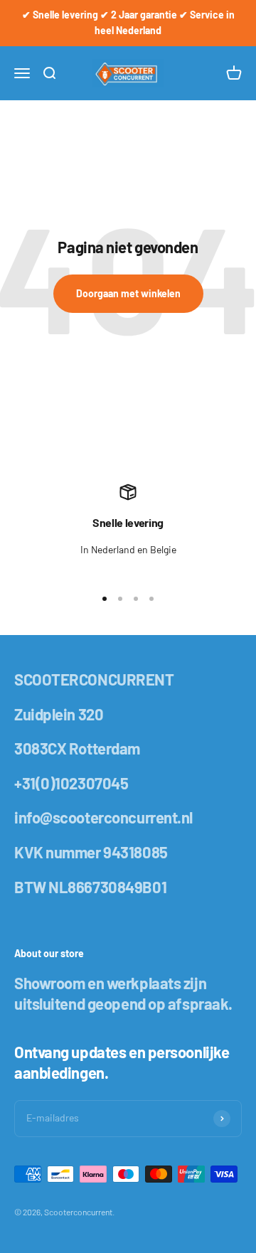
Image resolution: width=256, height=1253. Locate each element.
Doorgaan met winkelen (128, 293)
